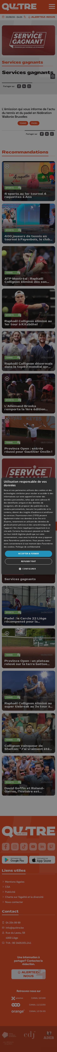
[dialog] (28, 526)
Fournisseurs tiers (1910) (27, 515)
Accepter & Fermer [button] (28, 553)
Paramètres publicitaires (20, 540)
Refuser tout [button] (28, 561)
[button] (28, 569)
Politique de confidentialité (28, 546)
